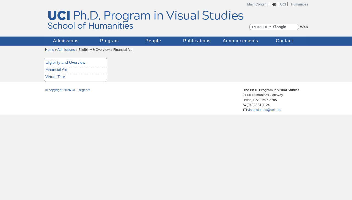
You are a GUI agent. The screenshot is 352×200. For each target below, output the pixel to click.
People (153, 40)
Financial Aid (56, 69)
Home (49, 50)
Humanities (299, 4)
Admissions (66, 40)
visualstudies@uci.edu (264, 110)
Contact (284, 40)
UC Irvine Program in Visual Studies (176, 19)
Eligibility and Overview (65, 62)
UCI (283, 4)
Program (109, 40)
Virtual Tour (55, 76)
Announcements (240, 40)
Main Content (257, 4)
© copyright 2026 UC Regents (67, 90)
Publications (197, 40)
